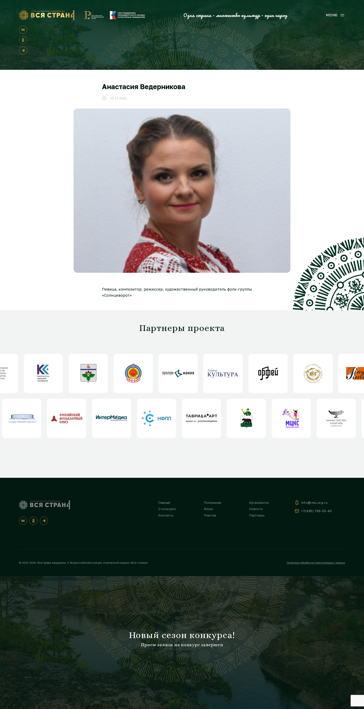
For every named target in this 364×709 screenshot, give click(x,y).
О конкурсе (167, 509)
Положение (212, 503)
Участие (210, 515)
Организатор (259, 503)
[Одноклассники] (23, 40)
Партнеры (257, 515)
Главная (164, 503)
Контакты (166, 515)
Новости (256, 509)
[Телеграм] (23, 50)
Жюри (208, 509)
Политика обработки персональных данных (316, 562)
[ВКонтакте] (23, 30)
